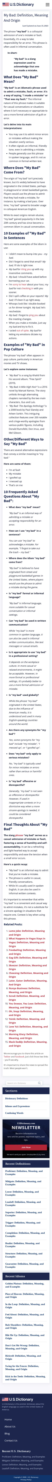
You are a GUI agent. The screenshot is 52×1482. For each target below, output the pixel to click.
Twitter (7, 1056)
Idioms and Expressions (17, 1106)
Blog (7, 1433)
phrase (19, 835)
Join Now (26, 1147)
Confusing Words (14, 1113)
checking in (27, 288)
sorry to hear (19, 284)
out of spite (23, 330)
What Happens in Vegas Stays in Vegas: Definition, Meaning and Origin (27, 942)
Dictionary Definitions (16, 1098)
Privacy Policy (26, 1479)
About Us (10, 1426)
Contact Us (11, 1440)
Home (8, 1419)
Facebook (19, 1056)
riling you (26, 269)
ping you (33, 315)
